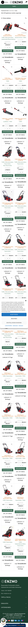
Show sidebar (7, 18)
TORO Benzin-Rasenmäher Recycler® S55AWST (7, 456)
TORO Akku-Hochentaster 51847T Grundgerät (7, 79)
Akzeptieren (14, 314)
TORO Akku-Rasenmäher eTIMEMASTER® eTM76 (8, 160)
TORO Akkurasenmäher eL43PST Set (7, 247)
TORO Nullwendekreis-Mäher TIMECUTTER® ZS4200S (20, 540)
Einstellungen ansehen (14, 322)
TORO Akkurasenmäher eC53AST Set (7, 203)
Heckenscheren (18, 37)
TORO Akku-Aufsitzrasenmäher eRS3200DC (7, 35)
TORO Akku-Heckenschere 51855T (20, 35)
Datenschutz (15, 325)
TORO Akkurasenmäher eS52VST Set (7, 289)
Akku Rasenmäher (7, 165)
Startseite (11, 10)
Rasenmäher (7, 163)
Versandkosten (9, 57)
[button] (26, 300)
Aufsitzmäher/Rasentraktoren (8, 39)
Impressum (21, 325)
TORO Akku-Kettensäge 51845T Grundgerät (20, 79)
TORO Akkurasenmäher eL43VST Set (20, 247)
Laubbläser (5, 121)
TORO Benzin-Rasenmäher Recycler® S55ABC (7, 416)
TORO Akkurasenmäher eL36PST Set (20, 203)
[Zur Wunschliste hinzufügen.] (11, 23)
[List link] (14, 590)
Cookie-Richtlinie (8, 325)
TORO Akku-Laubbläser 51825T (7, 119)
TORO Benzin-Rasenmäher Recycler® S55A (20, 374)
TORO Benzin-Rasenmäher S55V (7, 498)
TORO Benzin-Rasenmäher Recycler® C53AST (7, 374)
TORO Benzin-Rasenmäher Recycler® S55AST (20, 416)
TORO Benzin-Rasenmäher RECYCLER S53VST (20, 332)
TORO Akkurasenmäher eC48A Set (20, 160)
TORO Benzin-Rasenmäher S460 (20, 456)
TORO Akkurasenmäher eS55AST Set (7, 332)
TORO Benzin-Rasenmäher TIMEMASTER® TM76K (7, 540)
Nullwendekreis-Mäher (20, 544)
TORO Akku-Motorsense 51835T (20, 119)
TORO (3, 37)
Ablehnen (14, 318)
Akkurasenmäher (9, 37)
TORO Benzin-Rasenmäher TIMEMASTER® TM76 (20, 498)
